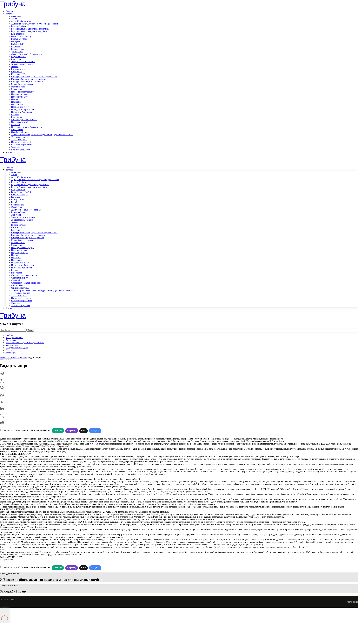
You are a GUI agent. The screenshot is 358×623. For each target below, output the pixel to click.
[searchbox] (13, 330)
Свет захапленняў (19, 122)
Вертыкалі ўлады (19, 39)
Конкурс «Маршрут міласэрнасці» (27, 81)
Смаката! (15, 124)
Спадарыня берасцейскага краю (26, 127)
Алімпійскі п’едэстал (21, 21)
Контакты (10, 152)
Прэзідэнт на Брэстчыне (22, 109)
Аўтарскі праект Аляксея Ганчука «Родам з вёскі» (35, 24)
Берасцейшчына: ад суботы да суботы (29, 31)
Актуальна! (16, 16)
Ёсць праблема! (18, 56)
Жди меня (16, 59)
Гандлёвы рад (17, 49)
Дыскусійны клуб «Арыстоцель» (27, 54)
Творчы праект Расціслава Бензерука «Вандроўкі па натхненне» (42, 134)
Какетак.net (16, 71)
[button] (4, 615)
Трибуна (13, 4)
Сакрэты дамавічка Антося (24, 119)
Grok (83, 431)
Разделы (9, 13)
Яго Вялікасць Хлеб (20, 150)
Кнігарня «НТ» (18, 74)
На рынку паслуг (19, 97)
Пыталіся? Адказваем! (21, 112)
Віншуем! (15, 41)
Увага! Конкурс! (19, 139)
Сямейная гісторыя (20, 132)
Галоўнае (15, 46)
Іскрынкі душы (18, 69)
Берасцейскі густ (19, 26)
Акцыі (14, 18)
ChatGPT (58, 431)
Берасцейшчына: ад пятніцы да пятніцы (30, 29)
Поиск (30, 330)
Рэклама (15, 114)
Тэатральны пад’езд (20, 137)
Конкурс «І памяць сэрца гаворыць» (28, 79)
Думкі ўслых (17, 51)
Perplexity (71, 431)
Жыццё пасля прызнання (23, 61)
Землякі (14, 66)
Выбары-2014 (17, 44)
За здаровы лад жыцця (22, 64)
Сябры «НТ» (17, 129)
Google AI (95, 431)
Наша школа (17, 104)
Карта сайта (352, 602)
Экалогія (15, 147)
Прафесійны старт (20, 107)
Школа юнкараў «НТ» (21, 144)
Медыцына (16, 89)
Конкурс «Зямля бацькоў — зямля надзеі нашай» (34, 76)
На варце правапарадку (22, 92)
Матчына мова (18, 87)
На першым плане (20, 94)
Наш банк (16, 102)
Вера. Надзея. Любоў (21, 36)
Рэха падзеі (16, 117)
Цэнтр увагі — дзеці (21, 142)
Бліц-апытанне (18, 34)
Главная (9, 11)
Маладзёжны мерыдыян (22, 84)
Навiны (14, 99)
